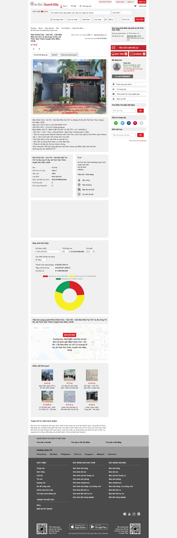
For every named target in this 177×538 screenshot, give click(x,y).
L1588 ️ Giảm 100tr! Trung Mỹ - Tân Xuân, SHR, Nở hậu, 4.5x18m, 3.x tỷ (91, 410)
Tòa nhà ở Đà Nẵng (113, 442)
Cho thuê (80, 468)
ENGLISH (142, 6)
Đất (75, 6)
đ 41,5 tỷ (69, 405)
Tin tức (40, 479)
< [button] (36, 87)
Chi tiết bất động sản (41, 55)
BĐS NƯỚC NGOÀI (105, 2)
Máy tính (119, 54)
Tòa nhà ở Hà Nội (44, 442)
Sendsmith (142, 141)
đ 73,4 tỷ (91, 383)
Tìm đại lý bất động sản (46, 494)
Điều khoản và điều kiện (101, 533)
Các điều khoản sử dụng (45, 257)
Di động (137, 54)
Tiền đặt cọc (67, 248)
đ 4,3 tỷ (47, 383)
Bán (114, 468)
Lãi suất (89, 248)
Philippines (65, 454)
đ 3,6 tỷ (92, 405)
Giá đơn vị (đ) (41, 248)
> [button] (103, 87)
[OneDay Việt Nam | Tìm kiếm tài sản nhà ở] (44, 4)
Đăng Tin (142, 2)
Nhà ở (65, 6)
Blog (39, 505)
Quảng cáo (41, 483)
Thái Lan (77, 454)
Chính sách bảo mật (45, 490)
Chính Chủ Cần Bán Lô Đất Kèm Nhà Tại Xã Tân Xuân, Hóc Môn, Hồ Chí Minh (69, 410)
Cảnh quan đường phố (69, 55)
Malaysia (100, 454)
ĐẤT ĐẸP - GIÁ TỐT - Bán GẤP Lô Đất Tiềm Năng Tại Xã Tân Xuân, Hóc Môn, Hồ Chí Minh (92, 389)
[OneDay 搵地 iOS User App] (78, 526)
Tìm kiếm (139, 19)
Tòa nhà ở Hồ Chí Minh (80, 442)
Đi (140, 111)
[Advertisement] (128, 180)
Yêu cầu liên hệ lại (128, 48)
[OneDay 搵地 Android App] (99, 526)
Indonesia (112, 454)
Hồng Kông (41, 454)
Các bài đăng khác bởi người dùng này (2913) (133, 70)
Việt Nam (53, 454)
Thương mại (86, 6)
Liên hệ (40, 475)
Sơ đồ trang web (43, 486)
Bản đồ (54, 55)
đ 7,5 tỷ (70, 383)
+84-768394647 (124, 76)
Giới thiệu (41, 472)
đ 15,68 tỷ (47, 405)
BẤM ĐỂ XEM (69, 335)
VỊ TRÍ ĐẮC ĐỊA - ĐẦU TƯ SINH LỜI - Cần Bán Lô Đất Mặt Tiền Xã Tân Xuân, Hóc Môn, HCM (47, 410)
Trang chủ (41, 468)
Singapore (89, 454)
